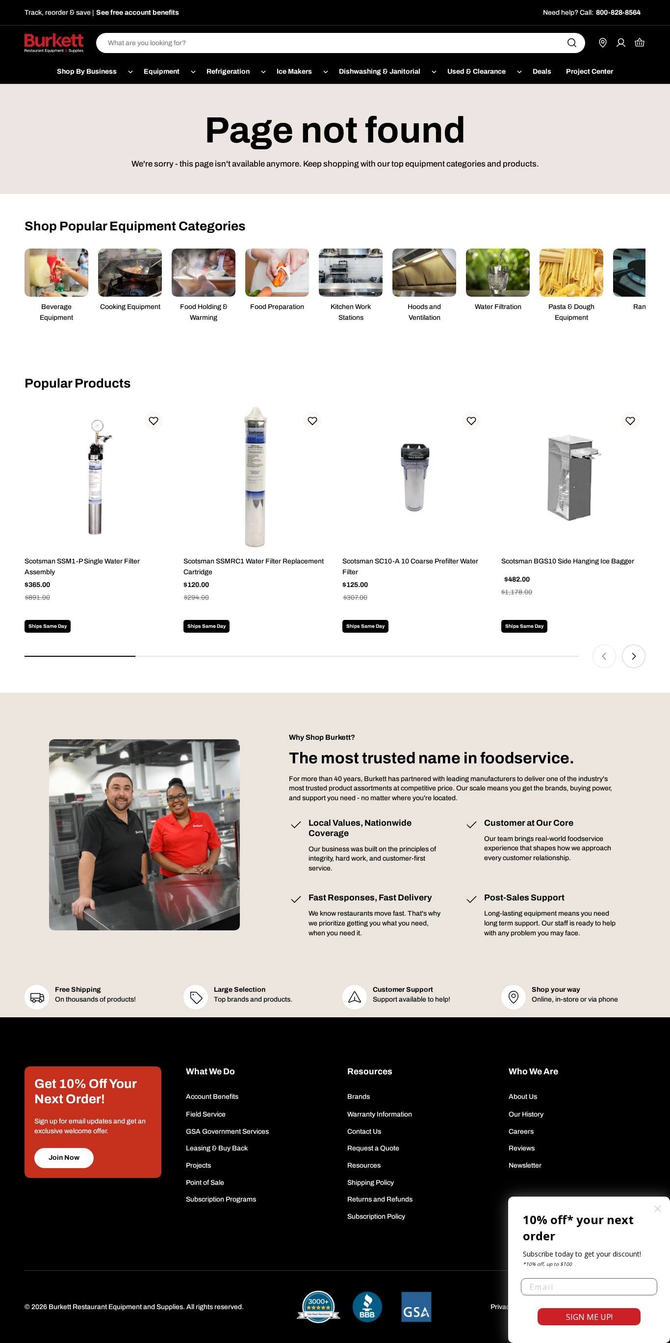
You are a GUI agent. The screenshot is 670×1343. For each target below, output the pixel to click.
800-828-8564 (618, 12)
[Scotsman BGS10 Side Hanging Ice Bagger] (573, 478)
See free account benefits (137, 12)
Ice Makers (294, 71)
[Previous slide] (604, 656)
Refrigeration (228, 71)
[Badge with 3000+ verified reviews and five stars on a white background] (318, 1306)
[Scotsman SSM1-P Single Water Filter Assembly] (97, 478)
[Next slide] (633, 656)
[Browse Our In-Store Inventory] (602, 42)
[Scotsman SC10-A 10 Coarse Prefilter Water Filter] (414, 478)
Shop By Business (87, 71)
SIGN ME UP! (589, 1317)
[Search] (572, 42)
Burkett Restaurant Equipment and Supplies (116, 1307)
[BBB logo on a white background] (367, 1306)
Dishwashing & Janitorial (379, 71)
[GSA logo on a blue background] (416, 1306)
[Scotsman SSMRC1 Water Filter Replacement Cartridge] (255, 478)
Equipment (162, 71)
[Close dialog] (657, 1209)
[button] (153, 421)
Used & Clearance (476, 71)
